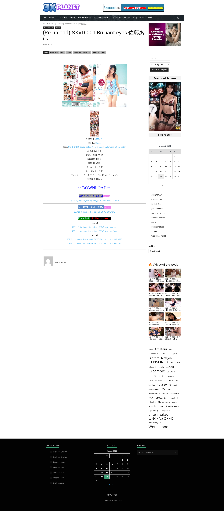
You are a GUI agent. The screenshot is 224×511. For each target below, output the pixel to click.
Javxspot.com (59, 462)
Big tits (154, 357)
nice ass (165, 393)
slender (153, 406)
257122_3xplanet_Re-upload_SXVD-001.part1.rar (94, 227)
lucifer (58, 258)
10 (151, 166)
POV (151, 397)
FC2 (165, 380)
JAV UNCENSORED (159, 213)
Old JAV (57, 27)
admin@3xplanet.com (113, 500)
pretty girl (161, 397)
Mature (166, 389)
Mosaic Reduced (158, 217)
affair (151, 349)
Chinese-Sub (156, 199)
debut (62, 52)
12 (161, 166)
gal (177, 380)
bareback (152, 354)
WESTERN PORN (158, 236)
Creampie (157, 371)
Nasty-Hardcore (154, 394)
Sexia (103, 52)
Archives (152, 246)
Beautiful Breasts (163, 354)
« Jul (164, 185)
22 (175, 171)
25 (156, 176)
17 (151, 171)
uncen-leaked (158, 414)
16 (179, 166)
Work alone (158, 426)
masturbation (154, 389)
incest (175, 385)
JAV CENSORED (48, 24)
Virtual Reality (153, 423)
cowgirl (170, 366)
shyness (174, 402)
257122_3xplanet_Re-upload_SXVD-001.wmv (94, 212)
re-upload (77, 52)
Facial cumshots (155, 380)
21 (170, 171)
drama (171, 376)
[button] (178, 18)
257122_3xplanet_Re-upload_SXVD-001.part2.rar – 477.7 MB (94, 243)
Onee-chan (174, 393)
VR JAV (154, 231)
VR (161, 423)
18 (156, 171)
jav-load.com (58, 467)
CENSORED (54, 52)
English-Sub (156, 204)
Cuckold (171, 371)
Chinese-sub (175, 363)
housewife (164, 384)
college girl (153, 367)
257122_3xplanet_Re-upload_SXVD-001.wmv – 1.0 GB (94, 200)
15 (175, 166)
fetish (171, 380)
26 (161, 176)
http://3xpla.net (60, 262)
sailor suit (86, 52)
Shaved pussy (164, 402)
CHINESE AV (156, 195)
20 (166, 171)
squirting (153, 410)
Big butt (174, 354)
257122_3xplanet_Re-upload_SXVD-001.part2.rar (94, 231)
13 (166, 166)
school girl (152, 402)
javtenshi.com (58, 472)
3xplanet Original (60, 452)
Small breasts (172, 406)
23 (179, 171)
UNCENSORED (161, 418)
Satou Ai (96, 52)
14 (170, 166)
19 (161, 171)
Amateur (161, 349)
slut (161, 406)
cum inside (157, 375)
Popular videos (157, 227)
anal (170, 350)
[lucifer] (48, 261)
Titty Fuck (165, 410)
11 (156, 166)
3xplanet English (60, 457)
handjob (152, 385)
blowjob (166, 358)
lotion (69, 52)
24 (151, 176)
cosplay (161, 367)
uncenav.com (58, 478)
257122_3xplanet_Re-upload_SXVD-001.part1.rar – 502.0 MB (94, 239)
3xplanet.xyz (58, 483)
